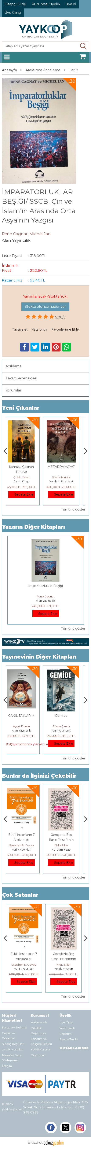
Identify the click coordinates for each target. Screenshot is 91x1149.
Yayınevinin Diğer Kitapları (39, 657)
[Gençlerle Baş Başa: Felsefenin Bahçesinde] (25, 791)
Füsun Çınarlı (25, 726)
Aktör (65, 716)
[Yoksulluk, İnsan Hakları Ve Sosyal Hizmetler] (65, 791)
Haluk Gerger (65, 477)
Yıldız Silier (25, 845)
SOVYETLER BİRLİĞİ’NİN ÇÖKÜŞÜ (65, 472)
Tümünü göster (73, 509)
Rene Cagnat (45, 596)
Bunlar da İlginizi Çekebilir (39, 776)
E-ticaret (35, 1143)
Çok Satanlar (20, 895)
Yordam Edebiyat (25, 481)
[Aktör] (65, 672)
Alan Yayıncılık (45, 600)
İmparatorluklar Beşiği (45, 586)
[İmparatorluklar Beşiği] (46, 542)
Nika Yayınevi (65, 849)
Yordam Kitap (65, 481)
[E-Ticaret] (53, 1143)
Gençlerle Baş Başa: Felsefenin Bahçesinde (25, 840)
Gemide (25, 716)
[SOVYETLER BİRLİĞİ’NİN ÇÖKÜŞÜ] (65, 423)
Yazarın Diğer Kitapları (33, 527)
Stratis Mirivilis (25, 477)
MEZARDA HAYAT (25, 467)
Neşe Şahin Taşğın (65, 845)
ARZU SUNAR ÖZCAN (65, 726)
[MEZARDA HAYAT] (25, 423)
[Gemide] (25, 672)
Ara (83, 46)
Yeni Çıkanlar (20, 408)
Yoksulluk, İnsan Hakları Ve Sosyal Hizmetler (65, 840)
